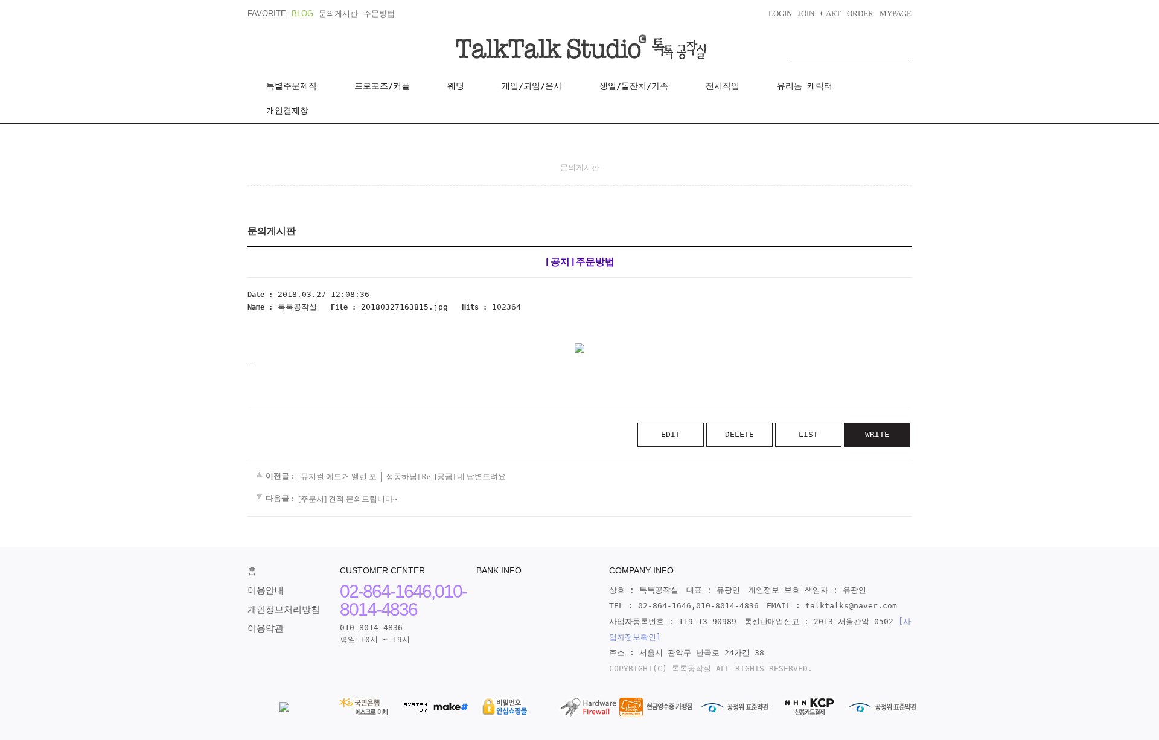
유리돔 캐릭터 (804, 86)
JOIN (806, 13)
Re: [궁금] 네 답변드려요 (463, 476)
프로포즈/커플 (382, 86)
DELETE (739, 434)
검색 (902, 46)
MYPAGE (896, 13)
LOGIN (780, 13)
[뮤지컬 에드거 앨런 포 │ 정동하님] (359, 476)
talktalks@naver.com (851, 605)
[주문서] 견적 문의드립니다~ (347, 498)
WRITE (877, 434)
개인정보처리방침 (283, 609)
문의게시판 (338, 13)
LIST (808, 434)
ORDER (860, 13)
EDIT (670, 434)
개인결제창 (287, 110)
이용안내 (265, 590)
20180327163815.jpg (404, 306)
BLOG (302, 13)
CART (830, 13)
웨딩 (455, 86)
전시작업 (722, 86)
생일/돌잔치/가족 (633, 86)
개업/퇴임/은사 (532, 86)
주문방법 (379, 13)
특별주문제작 (291, 86)
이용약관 (265, 628)
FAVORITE (266, 13)
